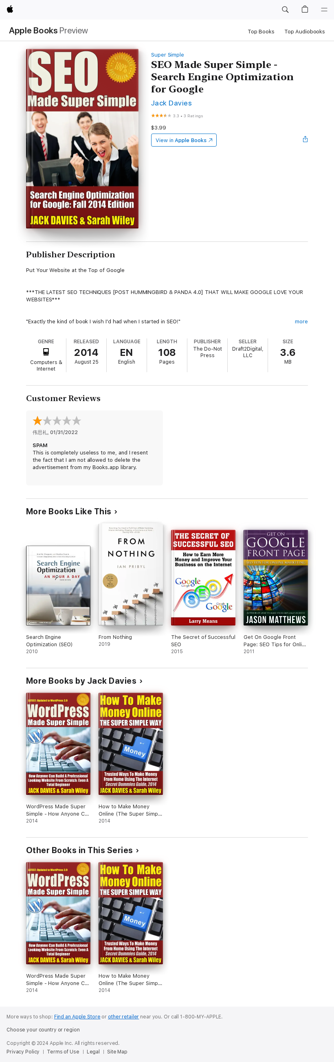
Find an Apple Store (77, 1017)
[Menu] (324, 10)
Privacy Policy (23, 1052)
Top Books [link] (261, 32)
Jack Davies (171, 103)
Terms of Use (63, 1052)
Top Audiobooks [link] (304, 32)
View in (181, 140)
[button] (285, 10)
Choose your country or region (43, 1030)
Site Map (117, 1052)
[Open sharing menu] (305, 140)
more (301, 321)
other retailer (123, 1017)
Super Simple (167, 55)
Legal (93, 1052)
